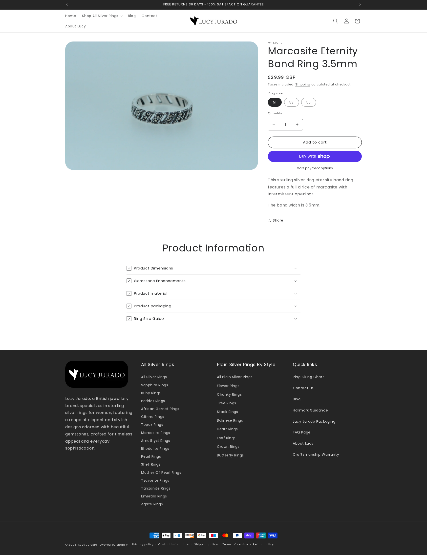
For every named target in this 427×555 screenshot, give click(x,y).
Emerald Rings (154, 496)
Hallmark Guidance (310, 410)
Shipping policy (206, 544)
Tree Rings (226, 403)
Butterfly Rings (230, 455)
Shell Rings (151, 464)
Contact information (174, 544)
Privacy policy (142, 544)
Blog (296, 399)
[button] (102, 16)
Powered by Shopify (113, 545)
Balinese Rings (230, 420)
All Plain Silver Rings (235, 376)
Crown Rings (228, 446)
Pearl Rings (151, 456)
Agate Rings (152, 504)
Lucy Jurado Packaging (314, 421)
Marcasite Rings (155, 432)
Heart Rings (227, 429)
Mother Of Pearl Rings (161, 472)
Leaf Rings (226, 437)
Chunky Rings (229, 394)
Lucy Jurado (87, 545)
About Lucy (303, 443)
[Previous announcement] (67, 4)
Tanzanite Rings (156, 488)
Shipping (302, 84)
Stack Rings (227, 411)
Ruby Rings (151, 393)
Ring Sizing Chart (308, 376)
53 (291, 102)
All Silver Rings (154, 376)
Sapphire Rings (154, 385)
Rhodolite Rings (155, 448)
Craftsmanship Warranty (316, 454)
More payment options (315, 168)
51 (275, 102)
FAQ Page (302, 432)
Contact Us (303, 388)
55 (308, 102)
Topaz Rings (152, 424)
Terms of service (235, 544)
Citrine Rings (152, 416)
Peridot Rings (153, 400)
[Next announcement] (360, 4)
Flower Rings (228, 385)
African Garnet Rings (160, 408)
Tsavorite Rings (155, 480)
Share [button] (278, 220)
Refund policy (263, 544)
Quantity (275, 113)
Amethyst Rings (155, 440)
